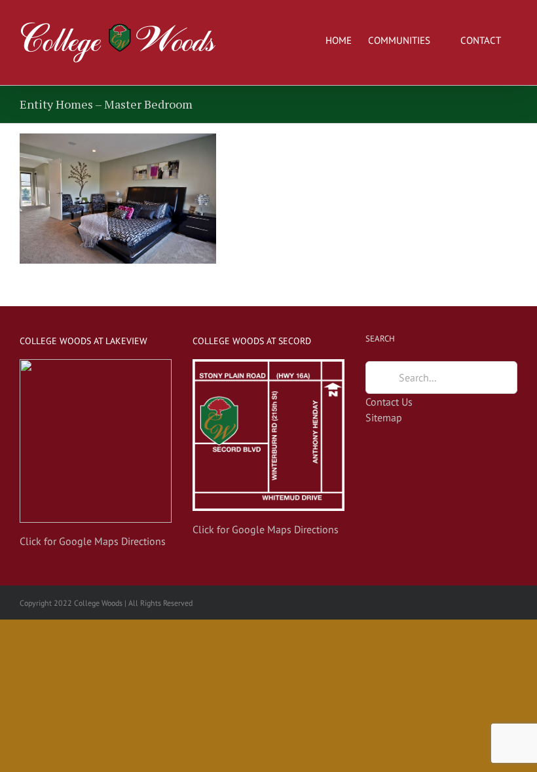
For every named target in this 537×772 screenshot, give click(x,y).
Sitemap (383, 417)
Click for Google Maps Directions (93, 541)
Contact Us (389, 401)
